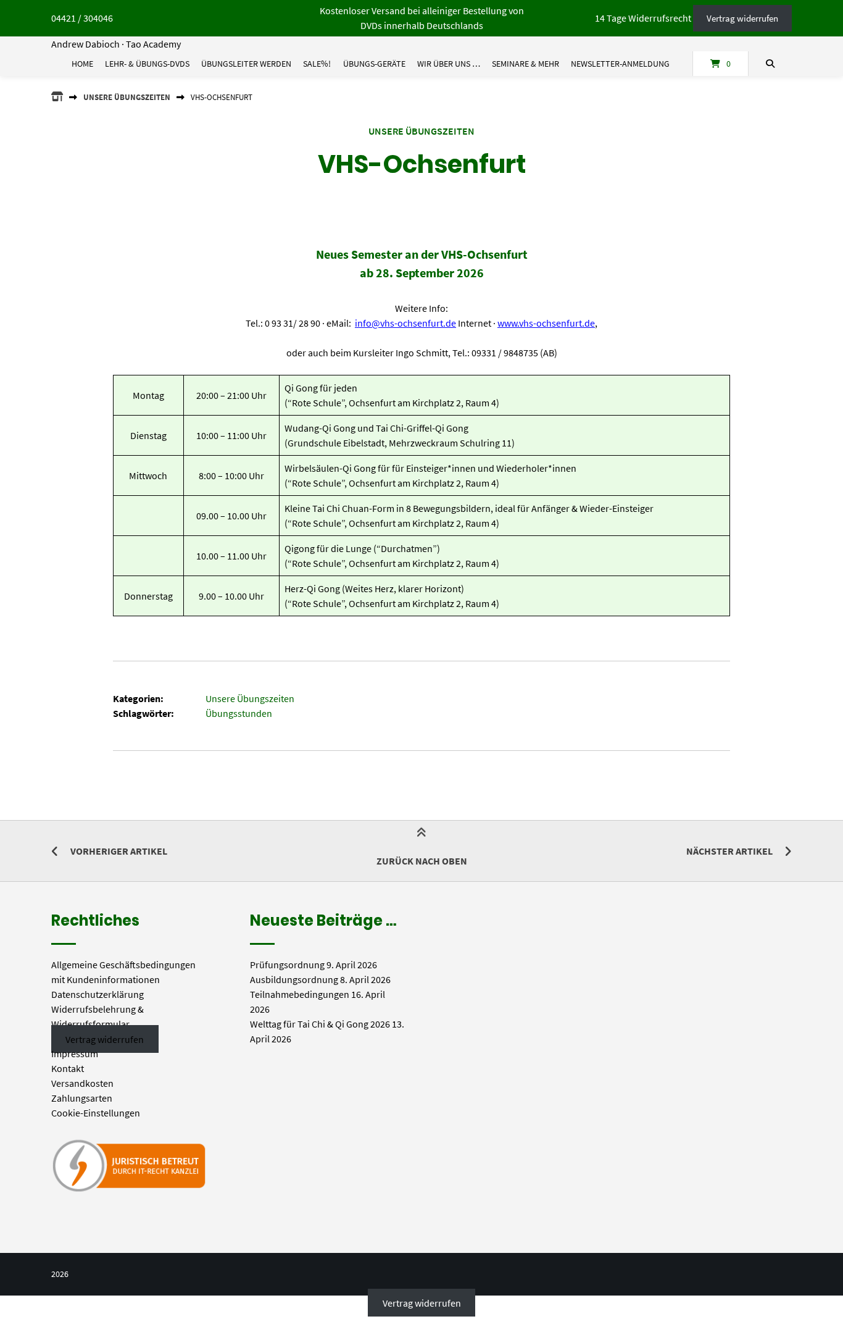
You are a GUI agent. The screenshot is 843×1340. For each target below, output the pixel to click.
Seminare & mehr (525, 63)
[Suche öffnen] (770, 63)
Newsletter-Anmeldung (620, 63)
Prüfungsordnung (287, 964)
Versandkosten (82, 1083)
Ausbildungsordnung (294, 979)
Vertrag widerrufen (742, 18)
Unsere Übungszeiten (126, 97)
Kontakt (67, 1068)
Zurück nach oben (421, 861)
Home (82, 63)
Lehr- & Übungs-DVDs (147, 63)
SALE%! (317, 63)
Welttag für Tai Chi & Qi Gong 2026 (320, 1024)
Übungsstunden (239, 713)
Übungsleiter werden (246, 63)
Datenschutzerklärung (97, 994)
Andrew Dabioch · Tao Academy (116, 44)
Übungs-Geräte (374, 63)
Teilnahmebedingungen (299, 994)
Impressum (74, 1053)
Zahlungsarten (81, 1098)
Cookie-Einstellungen (95, 1113)
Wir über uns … (448, 63)
